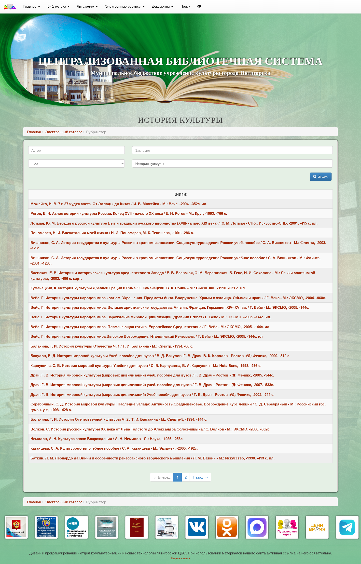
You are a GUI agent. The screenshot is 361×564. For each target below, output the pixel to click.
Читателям (86, 6)
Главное (30, 6)
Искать (322, 176)
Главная (34, 131)
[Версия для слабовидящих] (199, 6)
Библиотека (57, 6)
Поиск (185, 6)
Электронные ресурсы (123, 6)
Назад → (200, 477)
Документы (161, 6)
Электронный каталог (63, 131)
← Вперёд (161, 477)
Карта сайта (180, 557)
